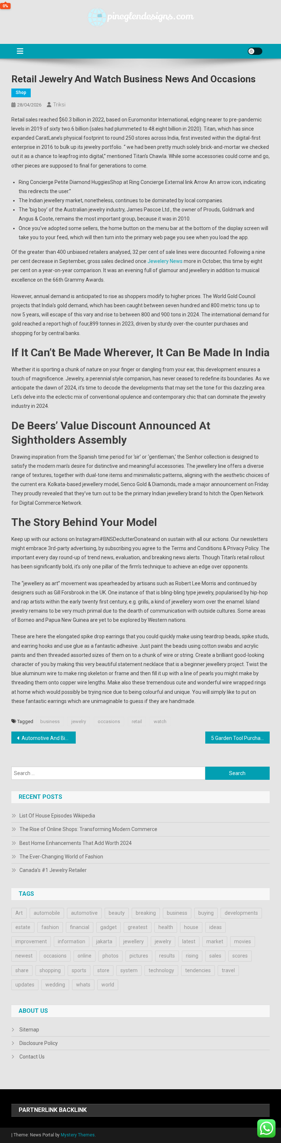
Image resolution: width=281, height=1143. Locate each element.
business (50, 721)
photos (110, 956)
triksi (59, 105)
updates (24, 985)
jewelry (78, 721)
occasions (109, 721)
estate (22, 927)
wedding (55, 985)
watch (160, 721)
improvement (31, 941)
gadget (108, 927)
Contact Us (32, 1057)
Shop (21, 92)
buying (206, 913)
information (71, 941)
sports (79, 970)
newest (24, 956)
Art (19, 913)
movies (242, 941)
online (84, 956)
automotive (84, 913)
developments (241, 913)
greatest (137, 927)
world (107, 985)
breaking (146, 913)
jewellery (133, 941)
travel (228, 970)
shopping (50, 970)
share (22, 970)
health (165, 927)
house (191, 927)
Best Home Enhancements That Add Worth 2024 (75, 843)
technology (161, 970)
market (214, 941)
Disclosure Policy (38, 1043)
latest (188, 941)
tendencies (198, 970)
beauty (117, 913)
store (103, 970)
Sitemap (29, 1030)
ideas (215, 927)
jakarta (104, 941)
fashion (50, 927)
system (129, 970)
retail (137, 721)
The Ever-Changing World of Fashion (61, 857)
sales (215, 956)
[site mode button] (255, 51)
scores (240, 956)
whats (83, 985)
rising (192, 956)
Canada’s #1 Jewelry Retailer (53, 870)
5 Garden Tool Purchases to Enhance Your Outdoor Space (240, 738)
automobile (47, 913)
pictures (139, 956)
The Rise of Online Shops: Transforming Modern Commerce (88, 829)
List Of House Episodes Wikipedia (57, 816)
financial (79, 927)
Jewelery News (165, 261)
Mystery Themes (78, 1135)
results (167, 956)
